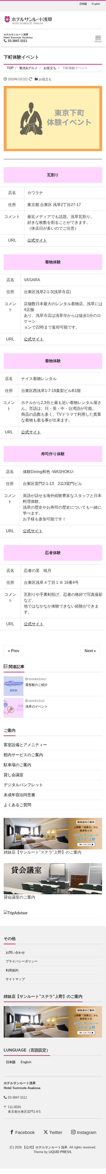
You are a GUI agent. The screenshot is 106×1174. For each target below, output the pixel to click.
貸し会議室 (13, 775)
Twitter (55, 1132)
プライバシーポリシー (22, 961)
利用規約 (12, 970)
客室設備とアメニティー (25, 745)
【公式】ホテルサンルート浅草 (45, 1147)
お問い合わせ (15, 952)
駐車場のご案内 (17, 765)
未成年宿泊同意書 (19, 795)
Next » (90, 651)
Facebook (24, 1132)
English (96, 4)
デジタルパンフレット (23, 785)
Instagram (86, 1132)
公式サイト (37, 240)
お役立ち (45, 79)
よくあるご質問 (17, 805)
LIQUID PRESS (60, 1152)
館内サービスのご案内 (23, 755)
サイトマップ (15, 979)
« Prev (13, 651)
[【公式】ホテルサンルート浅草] (28, 19)
